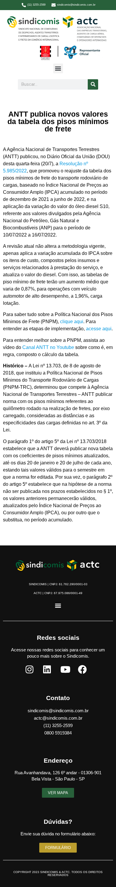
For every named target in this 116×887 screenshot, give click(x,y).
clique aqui (71, 321)
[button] (58, 68)
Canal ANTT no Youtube (48, 347)
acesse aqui (99, 328)
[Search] (93, 84)
